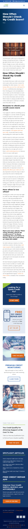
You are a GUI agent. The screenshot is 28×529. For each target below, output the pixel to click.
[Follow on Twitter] (21, 517)
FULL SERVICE (18, 406)
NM (11, 527)
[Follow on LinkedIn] (24, 517)
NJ (9, 527)
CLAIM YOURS (14, 379)
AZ (11, 525)
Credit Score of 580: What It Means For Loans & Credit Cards (12, 461)
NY (13, 527)
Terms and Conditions (8, 512)
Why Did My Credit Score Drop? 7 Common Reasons (14, 472)
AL (8, 525)
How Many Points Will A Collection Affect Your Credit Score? (13, 465)
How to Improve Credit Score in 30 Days (13, 458)
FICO (4, 23)
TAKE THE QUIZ (18, 355)
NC (24, 525)
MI (20, 525)
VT (18, 527)
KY (18, 525)
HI (16, 525)
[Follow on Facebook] (17, 517)
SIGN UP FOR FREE (12, 501)
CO (13, 525)
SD (16, 527)
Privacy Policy (19, 510)
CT (15, 525)
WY (20, 527)
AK (9, 525)
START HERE (14, 300)
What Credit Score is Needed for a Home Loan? (13, 468)
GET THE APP (14, 328)
